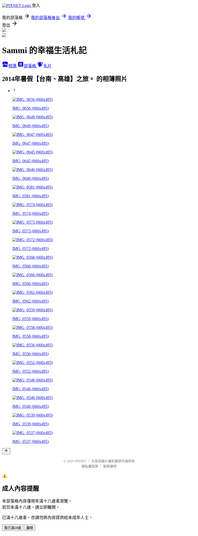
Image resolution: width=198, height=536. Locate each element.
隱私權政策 (89, 466)
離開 (29, 528)
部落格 (30, 66)
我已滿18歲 (12, 528)
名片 (47, 66)
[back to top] (6, 451)
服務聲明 (110, 466)
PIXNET (80, 461)
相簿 (13, 66)
